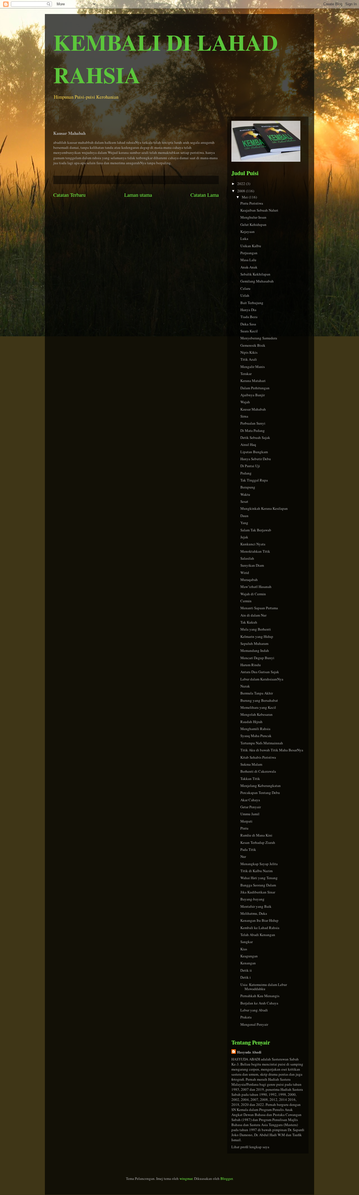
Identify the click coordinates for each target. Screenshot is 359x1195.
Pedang (246, 473)
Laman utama (138, 194)
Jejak (244, 536)
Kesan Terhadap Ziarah (257, 842)
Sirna (244, 416)
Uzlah (244, 295)
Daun (244, 515)
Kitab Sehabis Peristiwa (258, 757)
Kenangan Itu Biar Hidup (259, 920)
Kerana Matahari (253, 380)
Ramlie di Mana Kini (256, 835)
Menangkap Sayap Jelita (259, 863)
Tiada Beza (248, 316)
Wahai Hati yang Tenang (259, 877)
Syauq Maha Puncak (255, 735)
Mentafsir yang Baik (255, 906)
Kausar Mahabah (253, 409)
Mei (245, 197)
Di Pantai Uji (250, 465)
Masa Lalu (248, 259)
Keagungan (249, 955)
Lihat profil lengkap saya (250, 1146)
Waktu (245, 494)
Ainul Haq (248, 444)
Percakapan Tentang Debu (260, 792)
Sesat (244, 501)
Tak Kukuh (248, 622)
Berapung (247, 487)
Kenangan (248, 962)
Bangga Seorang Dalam (258, 885)
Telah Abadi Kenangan (257, 934)
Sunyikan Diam (252, 565)
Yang (244, 522)
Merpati (246, 821)
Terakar (246, 373)
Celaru (245, 288)
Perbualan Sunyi (252, 423)
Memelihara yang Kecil (258, 707)
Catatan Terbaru (69, 194)
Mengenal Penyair (254, 1024)
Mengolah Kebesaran (256, 714)
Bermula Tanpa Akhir (256, 693)
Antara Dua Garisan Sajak (259, 671)
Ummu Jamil (249, 813)
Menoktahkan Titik (255, 551)
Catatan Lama (204, 194)
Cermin (246, 600)
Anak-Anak (248, 267)
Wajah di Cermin (253, 593)
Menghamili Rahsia (255, 728)
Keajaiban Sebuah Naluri (259, 210)
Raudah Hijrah (251, 721)
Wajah (245, 401)
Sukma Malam (251, 764)
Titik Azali (248, 359)
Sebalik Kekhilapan (255, 274)
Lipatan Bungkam (254, 451)
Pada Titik (248, 849)
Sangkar (246, 941)
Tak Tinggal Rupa (254, 480)
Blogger (226, 1178)
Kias (243, 948)
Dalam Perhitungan (255, 387)
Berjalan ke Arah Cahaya (259, 1003)
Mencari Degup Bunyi (257, 657)
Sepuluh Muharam (254, 643)
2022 (241, 183)
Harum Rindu (250, 664)
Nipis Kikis (248, 352)
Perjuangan (248, 252)
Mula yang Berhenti (255, 629)
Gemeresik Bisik (252, 345)
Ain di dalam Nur (253, 615)
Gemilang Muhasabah (257, 281)
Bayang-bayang (252, 899)
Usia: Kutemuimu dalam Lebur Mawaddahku (263, 987)
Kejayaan (247, 231)
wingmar (186, 1178)
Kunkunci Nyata (252, 543)
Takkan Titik (250, 778)
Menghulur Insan (253, 217)
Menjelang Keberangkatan (260, 785)
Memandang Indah (254, 650)
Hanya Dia (248, 309)
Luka (244, 238)
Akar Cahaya (250, 799)
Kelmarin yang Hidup (256, 636)
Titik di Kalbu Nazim (256, 870)
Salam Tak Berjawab (255, 529)
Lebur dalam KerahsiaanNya (261, 679)
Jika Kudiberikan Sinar (257, 892)
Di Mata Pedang (252, 430)
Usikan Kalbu (250, 245)
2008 (241, 190)
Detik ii (246, 970)
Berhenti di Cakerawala (258, 771)
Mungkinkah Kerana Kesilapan (264, 508)
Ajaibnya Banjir (252, 394)
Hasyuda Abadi (249, 1052)
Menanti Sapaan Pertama (259, 607)
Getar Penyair (250, 806)
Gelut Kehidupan (253, 224)
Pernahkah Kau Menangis (259, 995)
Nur (243, 856)
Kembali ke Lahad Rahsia (259, 927)
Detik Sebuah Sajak (255, 437)
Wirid (244, 572)
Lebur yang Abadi (254, 1010)
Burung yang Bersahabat (259, 700)
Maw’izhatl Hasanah (255, 586)
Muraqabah (249, 579)
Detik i (245, 977)
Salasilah (247, 558)
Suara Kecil (249, 331)
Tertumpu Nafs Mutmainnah (261, 742)
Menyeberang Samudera (258, 338)
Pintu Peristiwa (251, 203)
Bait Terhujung (251, 302)
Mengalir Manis (252, 366)
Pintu (244, 828)
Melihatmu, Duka (253, 913)
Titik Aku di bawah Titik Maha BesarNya (271, 749)
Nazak (245, 686)
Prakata (246, 1017)
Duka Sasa (248, 323)
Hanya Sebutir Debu (255, 458)
